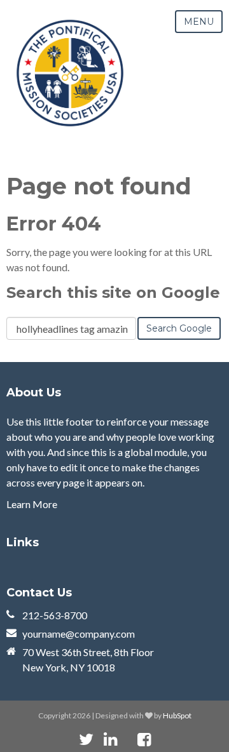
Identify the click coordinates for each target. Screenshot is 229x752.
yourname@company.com (78, 634)
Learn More (31, 504)
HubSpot (177, 715)
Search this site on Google (113, 292)
